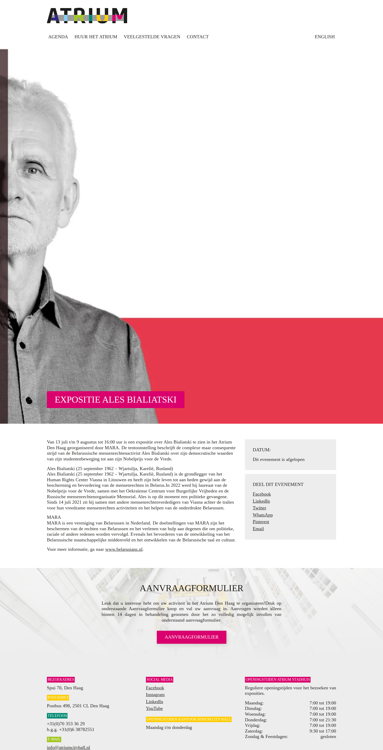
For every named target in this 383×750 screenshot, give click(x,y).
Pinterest (261, 521)
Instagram (155, 694)
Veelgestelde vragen (152, 36)
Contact (198, 36)
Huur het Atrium (96, 36)
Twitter (259, 507)
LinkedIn (261, 501)
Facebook (262, 494)
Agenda (58, 36)
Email (258, 528)
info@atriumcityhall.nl (68, 747)
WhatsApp (263, 514)
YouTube (154, 708)
